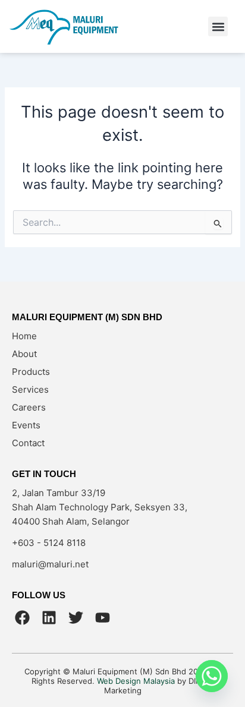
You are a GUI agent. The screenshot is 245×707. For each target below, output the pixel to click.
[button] (218, 26)
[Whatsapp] (212, 676)
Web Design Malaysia (136, 681)
